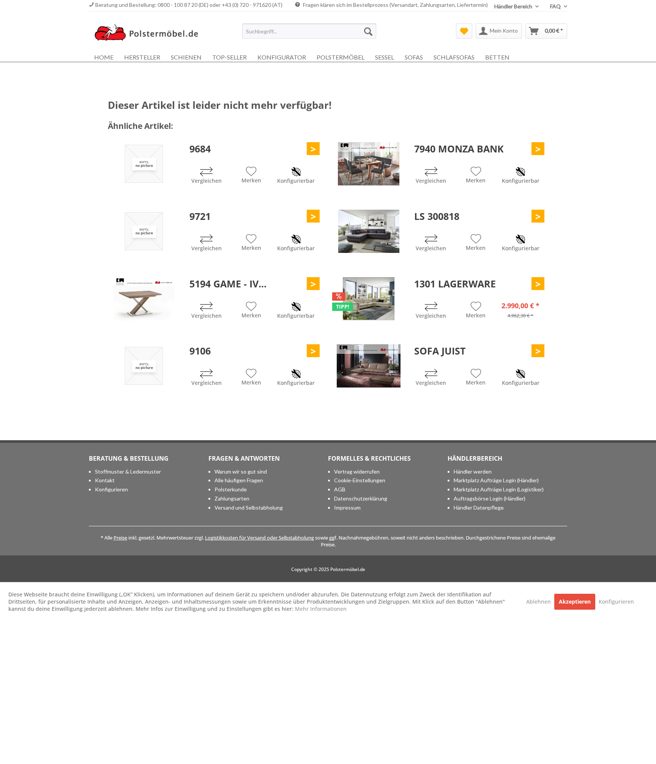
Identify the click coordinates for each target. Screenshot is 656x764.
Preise (120, 537)
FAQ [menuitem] (556, 6)
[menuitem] (309, 31)
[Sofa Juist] (368, 365)
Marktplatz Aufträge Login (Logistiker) (499, 489)
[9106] (144, 365)
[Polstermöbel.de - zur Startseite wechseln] (150, 33)
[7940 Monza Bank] (368, 163)
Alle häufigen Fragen (238, 480)
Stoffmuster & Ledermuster (128, 471)
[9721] (144, 231)
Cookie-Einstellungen (359, 480)
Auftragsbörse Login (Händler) (489, 498)
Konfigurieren (111, 489)
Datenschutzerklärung (360, 498)
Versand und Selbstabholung (248, 507)
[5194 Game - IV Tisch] (144, 298)
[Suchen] (368, 31)
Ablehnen (539, 601)
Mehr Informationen (321, 608)
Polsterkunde (230, 489)
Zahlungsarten (231, 498)
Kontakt (105, 480)
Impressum (347, 507)
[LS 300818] (368, 231)
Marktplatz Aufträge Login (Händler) (496, 480)
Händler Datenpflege (479, 507)
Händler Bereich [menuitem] (513, 6)
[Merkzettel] (464, 31)
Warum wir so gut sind (240, 471)
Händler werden (473, 471)
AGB (339, 489)
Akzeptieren (575, 601)
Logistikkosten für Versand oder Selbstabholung (259, 537)
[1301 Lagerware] (368, 298)
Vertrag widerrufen (357, 471)
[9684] (144, 163)
